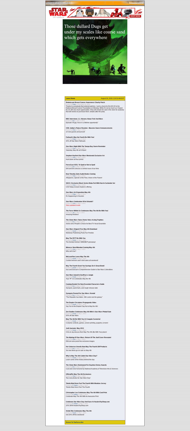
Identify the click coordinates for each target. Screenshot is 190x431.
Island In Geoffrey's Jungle (79, 275)
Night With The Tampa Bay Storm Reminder (85, 146)
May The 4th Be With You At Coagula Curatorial (83, 319)
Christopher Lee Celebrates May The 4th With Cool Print (86, 392)
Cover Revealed (88, 337)
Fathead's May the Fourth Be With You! (80, 137)
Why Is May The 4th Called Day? (81, 356)
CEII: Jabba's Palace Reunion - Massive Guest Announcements (89, 128)
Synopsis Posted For (80, 293)
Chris (74, 130)
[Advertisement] (95, 90)
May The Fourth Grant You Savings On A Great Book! (85, 266)
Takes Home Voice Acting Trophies (84, 220)
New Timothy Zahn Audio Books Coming (80, 174)
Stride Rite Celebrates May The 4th (79, 411)
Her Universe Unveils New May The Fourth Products (86, 347)
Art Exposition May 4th (78, 192)
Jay (74, 212)
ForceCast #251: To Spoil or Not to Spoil (80, 165)
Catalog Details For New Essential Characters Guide (85, 284)
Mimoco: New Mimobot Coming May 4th (80, 247)
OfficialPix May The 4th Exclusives (78, 374)
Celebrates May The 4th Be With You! (87, 211)
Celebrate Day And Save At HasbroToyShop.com (88, 402)
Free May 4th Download (81, 229)
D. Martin (75, 385)
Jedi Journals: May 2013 (75, 328)
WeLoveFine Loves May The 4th (77, 257)
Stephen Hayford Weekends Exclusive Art (85, 156)
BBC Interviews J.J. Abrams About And (84, 119)
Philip (74, 104)
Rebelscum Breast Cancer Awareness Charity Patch (85, 102)
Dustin (74, 231)
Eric (74, 120)
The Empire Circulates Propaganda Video (81, 302)
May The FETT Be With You (75, 238)
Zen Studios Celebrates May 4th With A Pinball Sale (88, 312)
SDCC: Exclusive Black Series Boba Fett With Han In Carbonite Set (90, 183)
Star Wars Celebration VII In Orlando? (79, 201)
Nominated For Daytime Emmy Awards (86, 365)
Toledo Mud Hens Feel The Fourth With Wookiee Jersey (86, 383)
